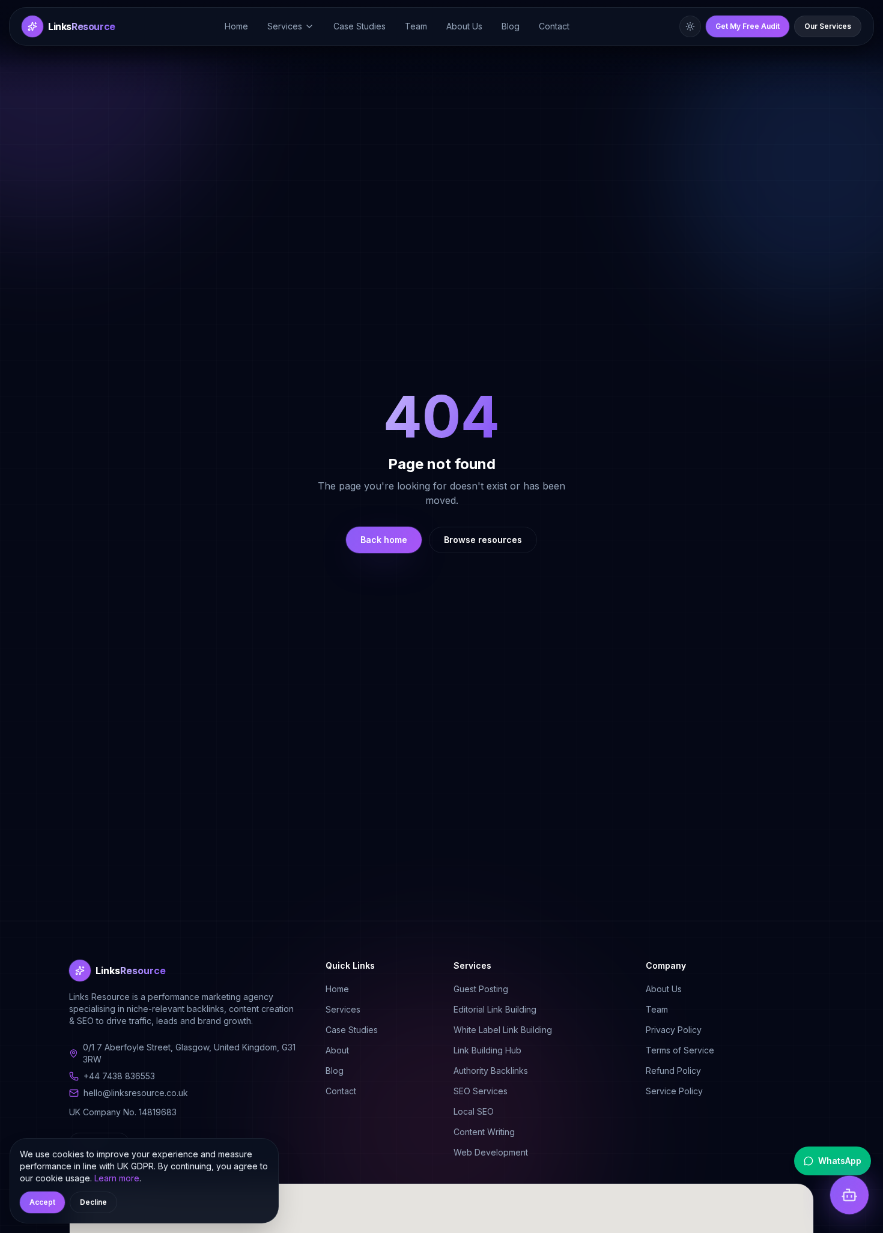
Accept (42, 1202)
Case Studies (359, 26)
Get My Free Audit (747, 26)
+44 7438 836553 (119, 1076)
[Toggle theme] (690, 26)
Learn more (116, 1178)
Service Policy (674, 1091)
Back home (383, 540)
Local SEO (474, 1111)
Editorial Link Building (495, 1009)
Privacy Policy (674, 1030)
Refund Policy (673, 1070)
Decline (93, 1202)
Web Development (491, 1152)
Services (284, 26)
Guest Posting (481, 989)
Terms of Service (680, 1050)
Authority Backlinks (491, 1070)
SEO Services (481, 1091)
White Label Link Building (503, 1030)
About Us (464, 26)
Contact (554, 26)
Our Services (827, 26)
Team (416, 26)
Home (236, 26)
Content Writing (484, 1132)
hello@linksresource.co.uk (135, 1093)
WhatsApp (839, 1161)
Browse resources (483, 540)
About (337, 1050)
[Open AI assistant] (849, 1195)
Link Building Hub (487, 1050)
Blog (511, 26)
